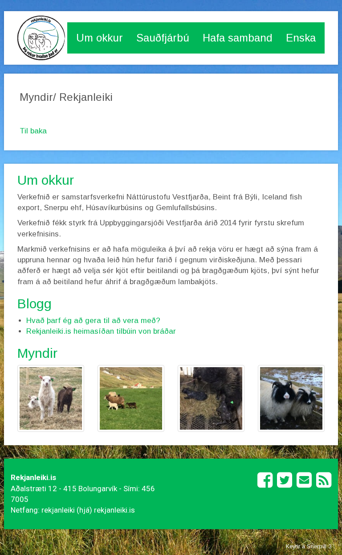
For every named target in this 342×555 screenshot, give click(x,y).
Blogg (34, 303)
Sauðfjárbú (162, 38)
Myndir (37, 353)
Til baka (33, 131)
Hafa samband (238, 38)
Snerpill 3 (319, 546)
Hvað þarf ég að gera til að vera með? (93, 320)
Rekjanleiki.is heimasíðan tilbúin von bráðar (101, 331)
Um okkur (99, 38)
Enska (301, 38)
